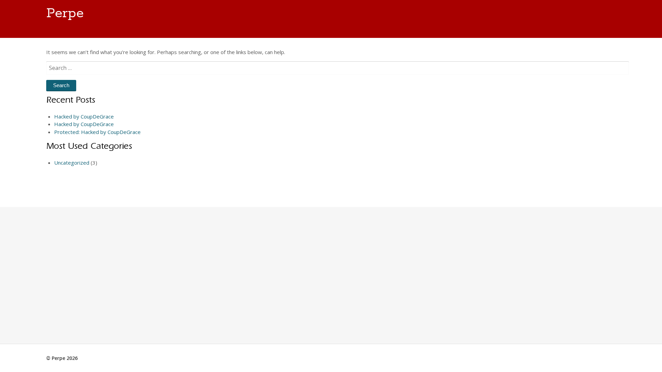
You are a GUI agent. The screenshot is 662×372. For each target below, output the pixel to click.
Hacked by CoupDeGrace (84, 116)
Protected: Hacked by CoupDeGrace (97, 131)
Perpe (65, 13)
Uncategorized (71, 162)
